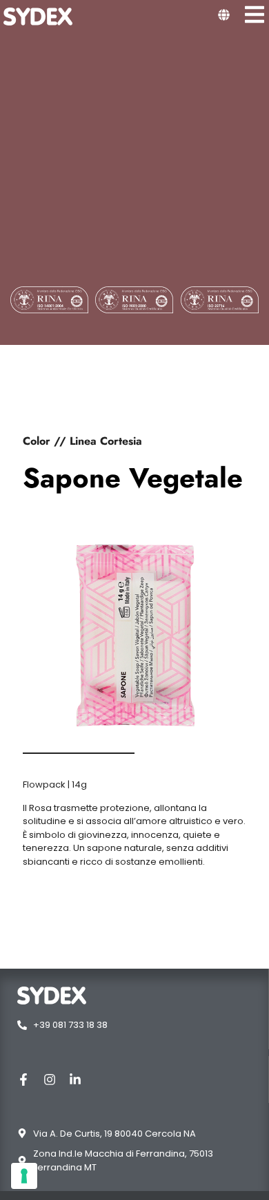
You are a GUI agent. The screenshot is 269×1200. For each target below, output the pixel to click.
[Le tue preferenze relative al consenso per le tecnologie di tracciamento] (24, 1176)
